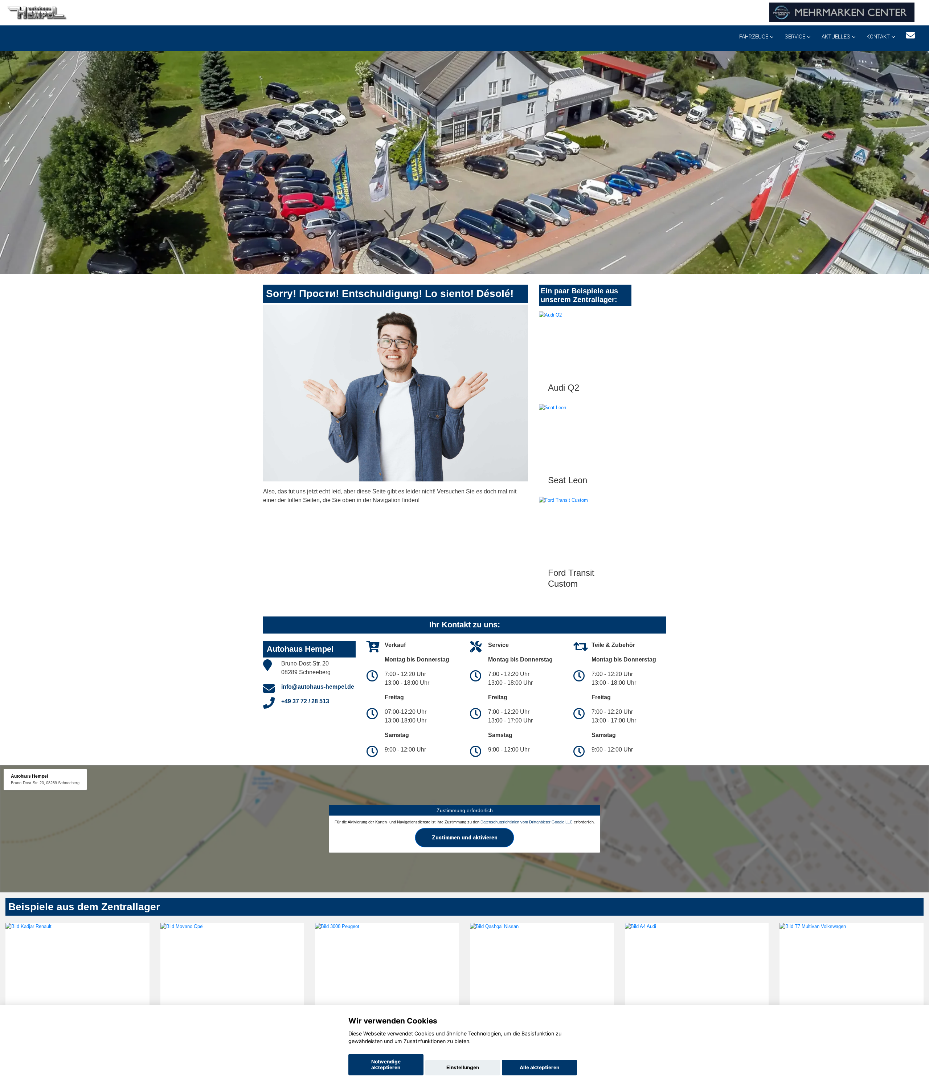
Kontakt (878, 36)
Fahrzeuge (753, 36)
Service (795, 36)
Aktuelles (836, 36)
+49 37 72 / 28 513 (305, 701)
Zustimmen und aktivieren (465, 837)
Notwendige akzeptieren (386, 1064)
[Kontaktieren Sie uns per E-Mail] (910, 35)
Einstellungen (462, 1067)
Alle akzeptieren (539, 1067)
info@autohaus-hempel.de (317, 687)
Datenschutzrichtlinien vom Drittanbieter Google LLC (526, 821)
